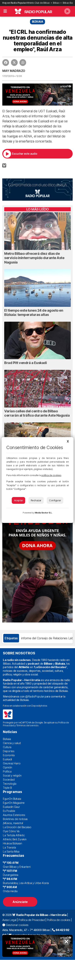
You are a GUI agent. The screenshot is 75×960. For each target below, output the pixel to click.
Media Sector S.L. (43, 512)
